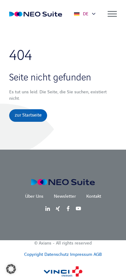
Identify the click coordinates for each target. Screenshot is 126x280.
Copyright (33, 254)
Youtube (78, 208)
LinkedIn (47, 208)
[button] (11, 269)
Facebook (68, 208)
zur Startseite (28, 115)
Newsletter (65, 196)
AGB (98, 254)
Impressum (81, 254)
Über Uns (34, 196)
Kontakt (93, 196)
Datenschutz (56, 254)
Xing (57, 208)
